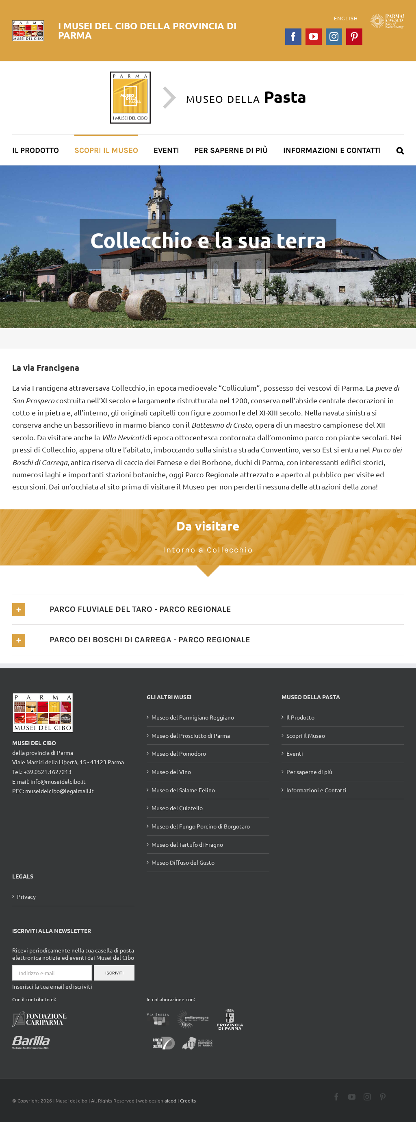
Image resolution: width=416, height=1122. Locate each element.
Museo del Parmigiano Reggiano (193, 717)
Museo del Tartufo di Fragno (187, 844)
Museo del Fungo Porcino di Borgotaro (201, 826)
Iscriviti (114, 973)
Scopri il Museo (305, 735)
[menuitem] (40, 150)
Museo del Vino (171, 771)
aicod (170, 1100)
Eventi (294, 753)
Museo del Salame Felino (183, 790)
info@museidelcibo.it (58, 781)
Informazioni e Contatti (316, 790)
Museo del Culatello (177, 807)
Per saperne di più (309, 771)
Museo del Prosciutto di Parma (191, 735)
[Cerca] (400, 150)
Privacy (26, 896)
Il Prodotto (300, 717)
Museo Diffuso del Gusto (183, 862)
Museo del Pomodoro (179, 753)
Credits (188, 1100)
